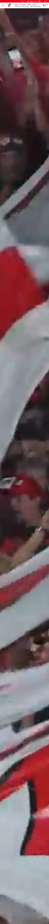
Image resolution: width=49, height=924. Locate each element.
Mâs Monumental (35, 6)
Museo (34, 4)
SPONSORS (22, 1)
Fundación (17, 6)
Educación (25, 6)
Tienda (29, 4)
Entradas (23, 4)
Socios (16, 4)
